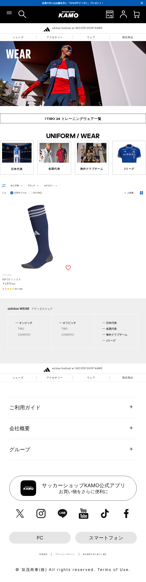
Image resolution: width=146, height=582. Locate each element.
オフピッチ (69, 322)
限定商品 (127, 37)
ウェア (91, 37)
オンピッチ (26, 322)
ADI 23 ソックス (11, 279)
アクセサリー (55, 37)
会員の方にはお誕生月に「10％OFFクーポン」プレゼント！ (73, 3)
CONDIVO (24, 334)
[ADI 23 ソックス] (37, 269)
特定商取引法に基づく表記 (94, 554)
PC (40, 538)
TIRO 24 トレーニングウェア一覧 (74, 119)
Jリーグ (111, 340)
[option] (73, 3)
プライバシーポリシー (65, 554)
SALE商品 (37, 192)
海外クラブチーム (116, 334)
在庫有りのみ (20, 192)
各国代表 (111, 328)
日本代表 (111, 322)
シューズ (18, 37)
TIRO (21, 328)
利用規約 (43, 554)
